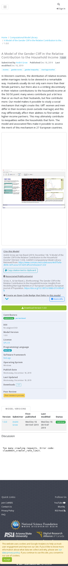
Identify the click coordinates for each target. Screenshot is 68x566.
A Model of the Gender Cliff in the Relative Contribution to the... (33, 40)
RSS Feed (59, 510)
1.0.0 (4, 421)
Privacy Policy (7, 510)
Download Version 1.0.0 (35, 307)
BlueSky (62, 506)
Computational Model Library (23, 37)
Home (4, 37)
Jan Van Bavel (21, 318)
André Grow (21, 62)
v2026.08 (48, 564)
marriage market (48, 70)
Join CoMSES (7, 502)
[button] (34, 188)
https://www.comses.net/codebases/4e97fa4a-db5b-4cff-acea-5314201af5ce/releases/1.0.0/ (32, 263)
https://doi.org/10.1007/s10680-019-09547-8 (34, 289)
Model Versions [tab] (16, 408)
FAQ (3, 514)
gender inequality (32, 70)
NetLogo (7, 350)
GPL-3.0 (6, 342)
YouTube (58, 502)
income (5, 70)
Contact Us (6, 506)
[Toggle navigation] (5, 7)
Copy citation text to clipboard (21, 270)
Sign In (62, 8)
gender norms (16, 70)
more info (58, 299)
